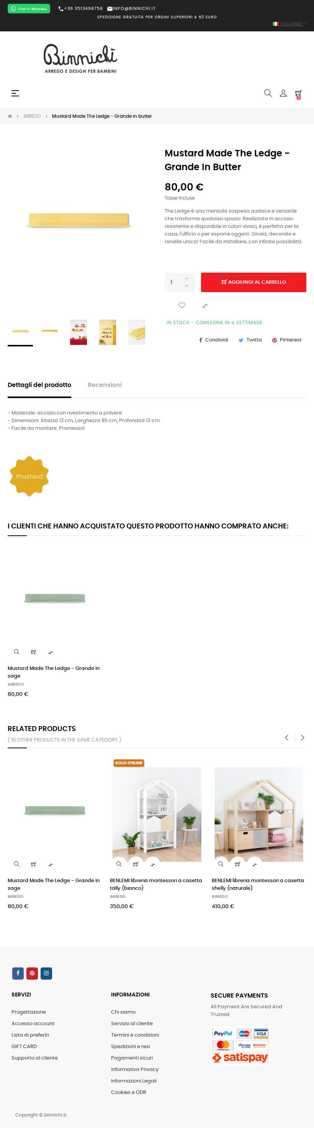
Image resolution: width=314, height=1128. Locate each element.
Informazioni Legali (134, 1081)
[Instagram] (46, 973)
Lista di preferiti (30, 1035)
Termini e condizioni (135, 1035)
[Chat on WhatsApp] (29, 8)
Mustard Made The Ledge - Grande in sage (54, 672)
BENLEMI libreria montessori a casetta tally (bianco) (156, 884)
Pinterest (291, 340)
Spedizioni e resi (130, 1046)
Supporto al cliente (34, 1058)
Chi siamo (123, 1012)
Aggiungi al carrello (256, 282)
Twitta (254, 340)
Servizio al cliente (132, 1023)
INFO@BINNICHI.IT (131, 9)
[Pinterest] (32, 973)
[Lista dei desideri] (181, 305)
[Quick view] (17, 652)
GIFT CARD (24, 1046)
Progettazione (28, 1012)
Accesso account (32, 1023)
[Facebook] (18, 973)
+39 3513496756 (80, 9)
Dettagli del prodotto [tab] (39, 385)
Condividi (216, 340)
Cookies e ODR (128, 1092)
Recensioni (105, 385)
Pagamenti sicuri (132, 1058)
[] (33, 652)
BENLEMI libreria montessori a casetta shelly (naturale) (258, 884)
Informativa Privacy (135, 1069)
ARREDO (16, 684)
